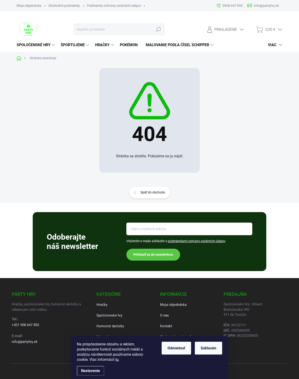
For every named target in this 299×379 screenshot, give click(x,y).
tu (117, 359)
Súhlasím (208, 348)
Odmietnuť (176, 348)
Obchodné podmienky (64, 5)
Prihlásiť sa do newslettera (153, 254)
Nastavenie (90, 371)
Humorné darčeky (110, 326)
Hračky (101, 305)
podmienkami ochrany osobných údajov (196, 241)
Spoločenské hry (109, 315)
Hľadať (158, 29)
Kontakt (166, 326)
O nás (164, 315)
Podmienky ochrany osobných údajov (114, 5)
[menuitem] (36, 45)
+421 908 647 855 (25, 325)
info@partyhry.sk (25, 342)
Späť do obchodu (152, 192)
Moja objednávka (29, 5)
